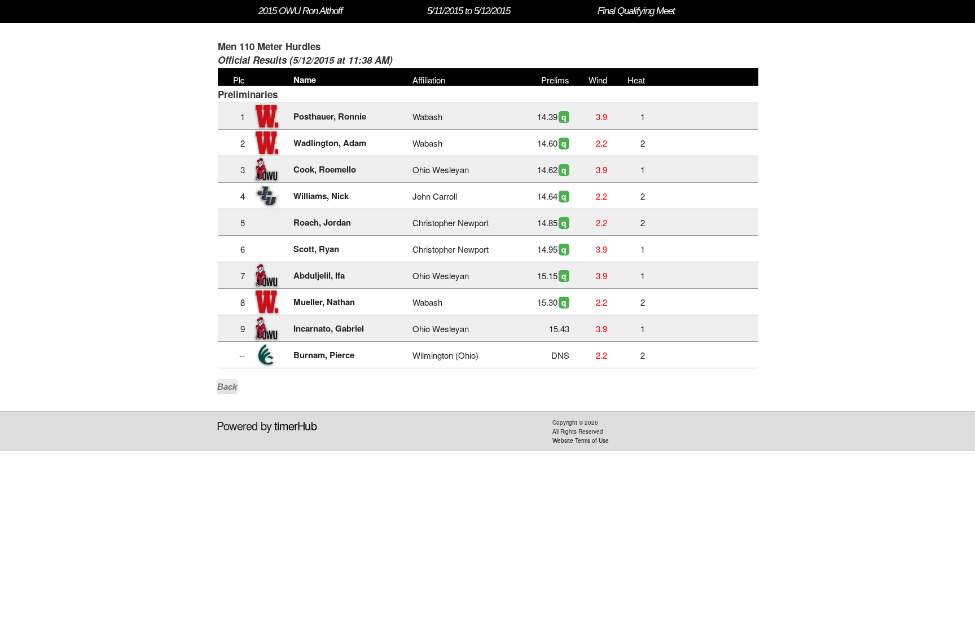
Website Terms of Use (580, 440)
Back (227, 386)
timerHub (295, 425)
